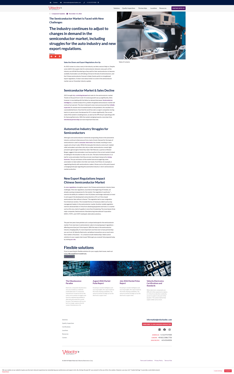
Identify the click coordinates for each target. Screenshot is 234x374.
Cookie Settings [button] (218, 371)
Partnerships (142, 8)
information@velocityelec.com (159, 320)
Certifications (66, 327)
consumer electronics (86, 142)
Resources (162, 8)
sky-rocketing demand (80, 95)
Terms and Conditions (146, 360)
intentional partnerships (72, 119)
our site (73, 239)
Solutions (117, 8)
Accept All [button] (228, 371)
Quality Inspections (128, 8)
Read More (5, 371)
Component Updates (58, 13)
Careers (64, 337)
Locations (153, 8)
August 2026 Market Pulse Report (101, 282)
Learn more (69, 256)
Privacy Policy (159, 360)
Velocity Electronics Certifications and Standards (155, 283)
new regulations (71, 187)
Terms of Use (168, 360)
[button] (51, 56)
